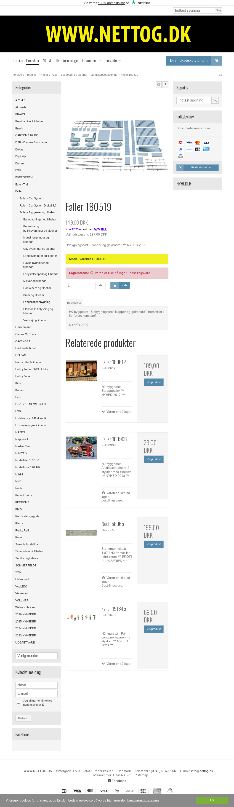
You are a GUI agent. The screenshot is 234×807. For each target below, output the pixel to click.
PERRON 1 (22, 502)
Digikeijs (20, 156)
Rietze (19, 523)
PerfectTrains (23, 495)
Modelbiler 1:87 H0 (27, 460)
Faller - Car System (31, 198)
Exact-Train (22, 184)
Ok (212, 800)
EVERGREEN (24, 177)
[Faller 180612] (81, 370)
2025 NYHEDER (25, 621)
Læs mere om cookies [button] (143, 800)
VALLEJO (21, 586)
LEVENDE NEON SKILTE (31, 404)
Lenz (18, 397)
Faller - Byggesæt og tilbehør (37, 212)
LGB (18, 411)
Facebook (118, 781)
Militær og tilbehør (34, 281)
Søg (218, 10)
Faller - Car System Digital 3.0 (37, 205)
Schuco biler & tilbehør (29, 551)
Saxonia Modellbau (27, 544)
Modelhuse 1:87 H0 (27, 467)
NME (18, 481)
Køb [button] (124, 285)
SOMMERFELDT (25, 565)
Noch (18, 488)
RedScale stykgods (27, 516)
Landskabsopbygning (36, 302)
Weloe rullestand (25, 607)
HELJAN (20, 355)
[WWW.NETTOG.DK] (117, 34)
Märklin (19, 474)
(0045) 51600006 (163, 771)
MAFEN (20, 432)
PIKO (18, 509)
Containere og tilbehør (37, 288)
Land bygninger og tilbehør (40, 255)
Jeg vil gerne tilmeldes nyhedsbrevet (40, 702)
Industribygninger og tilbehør (36, 239)
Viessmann (22, 593)
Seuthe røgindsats (26, 558)
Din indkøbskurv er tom (188, 60)
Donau (19, 163)
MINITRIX (21, 453)
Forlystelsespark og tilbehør (40, 274)
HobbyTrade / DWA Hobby (31, 369)
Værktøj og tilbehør (35, 320)
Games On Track (25, 334)
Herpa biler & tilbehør (28, 362)
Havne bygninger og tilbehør (36, 265)
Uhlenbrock (22, 579)
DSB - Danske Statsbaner (31, 142)
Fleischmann (23, 327)
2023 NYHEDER (25, 635)
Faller (18, 191)
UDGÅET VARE (25, 642)
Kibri (18, 383)
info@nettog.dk (202, 771)
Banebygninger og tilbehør (39, 219)
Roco (18, 537)
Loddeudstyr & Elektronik (30, 418)
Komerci (20, 390)
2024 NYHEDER (25, 628)
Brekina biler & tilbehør (29, 121)
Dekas (19, 149)
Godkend (23, 718)
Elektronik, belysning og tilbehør (38, 311)
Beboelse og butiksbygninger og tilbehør (40, 228)
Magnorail (21, 439)
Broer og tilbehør (33, 295)
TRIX (18, 572)
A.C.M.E (20, 100)
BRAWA (20, 114)
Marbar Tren (23, 446)
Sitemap (142, 775)
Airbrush (20, 107)
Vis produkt (154, 382)
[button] (159, 84)
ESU (18, 170)
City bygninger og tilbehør (39, 248)
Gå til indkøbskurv (201, 167)
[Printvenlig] (220, 74)
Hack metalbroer (25, 348)
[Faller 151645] (81, 617)
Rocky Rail (22, 530)
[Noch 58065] (81, 532)
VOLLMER (22, 600)
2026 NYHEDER (25, 614)
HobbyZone (22, 376)
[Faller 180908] (81, 448)
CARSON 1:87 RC (26, 135)
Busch (19, 128)
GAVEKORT (22, 341)
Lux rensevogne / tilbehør (31, 425)
